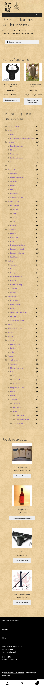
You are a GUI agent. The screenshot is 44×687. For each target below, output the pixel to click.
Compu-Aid (6, 675)
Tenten (10, 356)
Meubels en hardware (17, 245)
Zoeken (22, 683)
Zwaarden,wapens (14, 360)
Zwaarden (13, 400)
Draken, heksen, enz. (17, 344)
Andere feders (20, 415)
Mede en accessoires (15, 328)
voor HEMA (17, 384)
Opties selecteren (11, 100)
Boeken (10, 130)
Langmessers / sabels (17, 388)
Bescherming (15, 205)
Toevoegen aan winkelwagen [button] (32, 101)
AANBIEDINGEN (13, 126)
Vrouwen (13, 293)
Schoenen (11, 336)
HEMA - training (13, 201)
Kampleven (12, 229)
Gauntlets (13, 182)
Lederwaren (12, 297)
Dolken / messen (16, 372)
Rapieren (13, 392)
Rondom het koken (17, 253)
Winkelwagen (33, 681)
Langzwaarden (18, 423)
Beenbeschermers (16, 178)
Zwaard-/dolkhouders (17, 320)
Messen (12, 241)
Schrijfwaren (14, 257)
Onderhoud (14, 154)
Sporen (12, 162)
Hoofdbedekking (16, 285)
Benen (15, 213)
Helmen (13, 186)
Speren (12, 396)
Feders (15, 411)
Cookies (5, 629)
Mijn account (7, 683)
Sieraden (11, 340)
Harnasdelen (12, 170)
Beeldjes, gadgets (16, 146)
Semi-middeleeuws (16, 158)
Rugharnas (14, 194)
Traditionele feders (22, 419)
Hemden (13, 281)
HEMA (12, 134)
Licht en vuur (14, 237)
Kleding (10, 261)
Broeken (13, 269)
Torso (15, 221)
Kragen (12, 190)
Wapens (13, 225)
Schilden (11, 332)
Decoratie (16, 376)
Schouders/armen (16, 197)
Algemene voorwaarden (10, 620)
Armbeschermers (16, 304)
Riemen (13, 316)
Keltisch (13, 348)
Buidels (12, 308)
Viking (12, 352)
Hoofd (15, 217)
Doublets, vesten (16, 277)
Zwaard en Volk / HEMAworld (14, 673)
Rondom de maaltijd (17, 249)
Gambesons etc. (13, 166)
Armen (15, 209)
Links (4, 638)
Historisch (16, 380)
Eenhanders (17, 407)
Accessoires (14, 174)
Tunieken (13, 289)
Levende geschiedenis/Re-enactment (23, 138)
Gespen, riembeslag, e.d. (18, 312)
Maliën (10, 324)
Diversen (11, 142)
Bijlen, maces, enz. (16, 368)
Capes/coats (14, 273)
